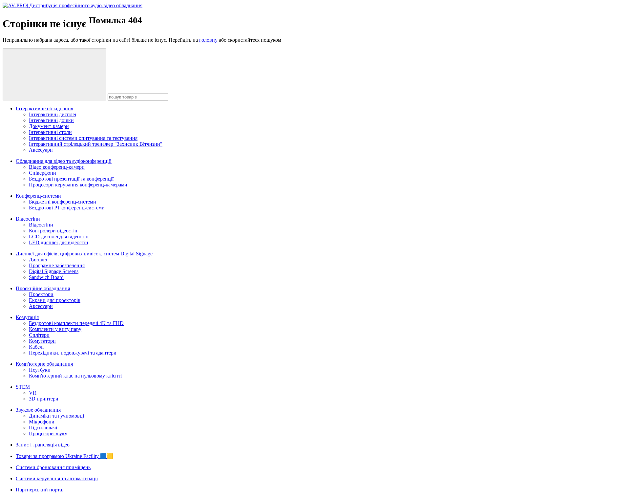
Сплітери (39, 335)
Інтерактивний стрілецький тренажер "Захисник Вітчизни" (95, 144)
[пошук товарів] (54, 74)
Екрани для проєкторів (54, 300)
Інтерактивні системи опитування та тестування (83, 138)
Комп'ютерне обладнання (44, 364)
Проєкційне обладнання (43, 288)
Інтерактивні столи (50, 132)
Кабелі (36, 347)
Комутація (27, 317)
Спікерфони (42, 173)
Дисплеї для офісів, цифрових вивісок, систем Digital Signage (84, 253)
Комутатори (42, 341)
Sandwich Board (46, 277)
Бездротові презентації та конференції (71, 179)
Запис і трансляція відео (43, 444)
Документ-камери (49, 126)
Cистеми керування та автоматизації (57, 478)
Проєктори (41, 294)
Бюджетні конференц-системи (62, 202)
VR (32, 393)
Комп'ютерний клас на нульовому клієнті (75, 376)
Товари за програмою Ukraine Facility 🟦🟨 (64, 456)
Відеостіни (28, 219)
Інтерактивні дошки (51, 120)
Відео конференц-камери (57, 167)
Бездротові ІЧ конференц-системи (67, 207)
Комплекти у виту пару (55, 329)
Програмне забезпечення (57, 265)
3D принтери (43, 398)
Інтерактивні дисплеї (52, 114)
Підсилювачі (43, 427)
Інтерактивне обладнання (44, 108)
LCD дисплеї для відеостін (59, 236)
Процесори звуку (48, 433)
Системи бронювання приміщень (53, 467)
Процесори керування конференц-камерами (78, 184)
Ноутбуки (40, 370)
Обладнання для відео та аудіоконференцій (64, 161)
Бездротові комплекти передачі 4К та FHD (76, 323)
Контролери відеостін (53, 230)
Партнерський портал (40, 489)
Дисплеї (38, 259)
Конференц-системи (38, 196)
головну (208, 40)
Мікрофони (41, 421)
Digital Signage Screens (53, 271)
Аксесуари (41, 150)
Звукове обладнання (38, 410)
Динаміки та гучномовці (56, 416)
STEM (23, 387)
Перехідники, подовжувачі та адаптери (72, 353)
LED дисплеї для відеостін (58, 242)
